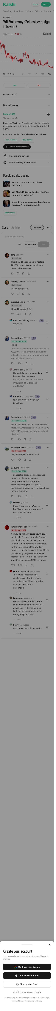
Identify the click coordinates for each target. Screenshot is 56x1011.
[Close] (49, 944)
